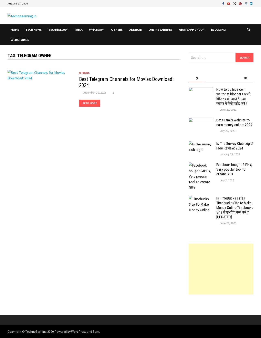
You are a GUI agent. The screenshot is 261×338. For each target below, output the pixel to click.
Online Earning (160, 29)
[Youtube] (229, 3)
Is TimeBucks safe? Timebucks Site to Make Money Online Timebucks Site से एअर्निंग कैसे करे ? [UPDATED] (234, 207)
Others (117, 29)
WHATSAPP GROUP (191, 29)
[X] (235, 3)
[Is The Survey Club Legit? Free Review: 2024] (201, 144)
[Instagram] (246, 3)
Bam (96, 331)
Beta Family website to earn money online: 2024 (234, 122)
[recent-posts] (213, 78)
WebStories (20, 40)
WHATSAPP (97, 29)
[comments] (229, 78)
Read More (90, 103)
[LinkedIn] (251, 3)
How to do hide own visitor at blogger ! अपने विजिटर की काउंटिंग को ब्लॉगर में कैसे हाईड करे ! (233, 96)
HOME (15, 29)
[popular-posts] (197, 78)
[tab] (197, 78)
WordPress (78, 331)
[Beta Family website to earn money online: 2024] (201, 120)
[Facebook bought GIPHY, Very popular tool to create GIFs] (201, 165)
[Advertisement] (221, 269)
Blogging (218, 29)
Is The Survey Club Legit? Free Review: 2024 (234, 145)
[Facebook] (223, 3)
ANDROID (135, 29)
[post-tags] (245, 78)
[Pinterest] (241, 3)
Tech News (33, 29)
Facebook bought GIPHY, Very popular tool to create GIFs (234, 169)
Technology (58, 29)
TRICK (78, 29)
